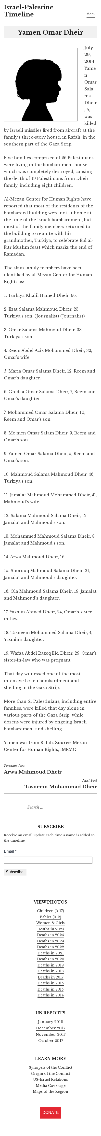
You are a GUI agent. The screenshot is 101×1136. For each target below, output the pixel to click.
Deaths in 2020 (50, 959)
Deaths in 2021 (51, 953)
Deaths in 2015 (50, 989)
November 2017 (50, 1034)
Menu (91, 14)
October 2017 (50, 1040)
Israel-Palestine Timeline (28, 11)
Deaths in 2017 (50, 977)
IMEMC (68, 749)
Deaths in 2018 (51, 971)
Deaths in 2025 (50, 929)
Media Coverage (50, 1085)
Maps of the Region (50, 1091)
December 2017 (50, 1028)
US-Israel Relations (50, 1079)
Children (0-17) (50, 911)
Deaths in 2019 (51, 965)
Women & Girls (50, 923)
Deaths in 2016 (51, 983)
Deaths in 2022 (50, 947)
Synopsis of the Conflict (50, 1067)
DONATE (50, 1112)
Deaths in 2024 (50, 935)
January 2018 (50, 1022)
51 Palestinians (43, 701)
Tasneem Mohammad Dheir (61, 784)
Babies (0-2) (50, 917)
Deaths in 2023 (50, 941)
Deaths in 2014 (51, 995)
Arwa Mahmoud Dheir (33, 769)
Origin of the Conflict (50, 1073)
